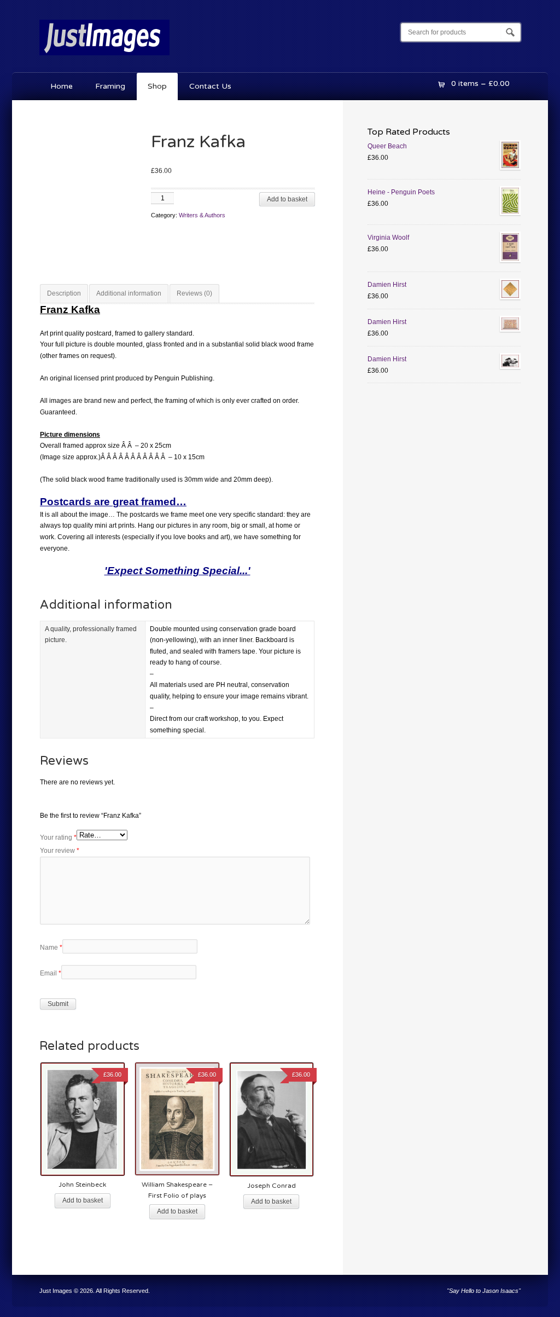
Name (51, 947)
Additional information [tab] (128, 293)
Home (61, 86)
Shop (157, 86)
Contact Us (210, 86)
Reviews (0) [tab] (194, 293)
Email (50, 973)
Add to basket (287, 199)
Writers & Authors (202, 215)
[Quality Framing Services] (104, 57)
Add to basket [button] (82, 1200)
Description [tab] (64, 293)
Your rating (58, 837)
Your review (59, 850)
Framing (110, 86)
